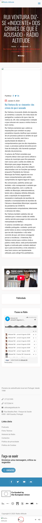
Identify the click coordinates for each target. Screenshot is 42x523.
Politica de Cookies (9, 445)
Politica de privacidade (10, 442)
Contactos (5, 438)
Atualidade (24, 47)
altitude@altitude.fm (12, 408)
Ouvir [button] (22, 519)
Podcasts (5, 427)
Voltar (21, 56)
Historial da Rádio (8, 434)
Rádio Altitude (21, 514)
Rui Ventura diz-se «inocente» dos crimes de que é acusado (19, 106)
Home (13, 47)
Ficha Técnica (7, 431)
